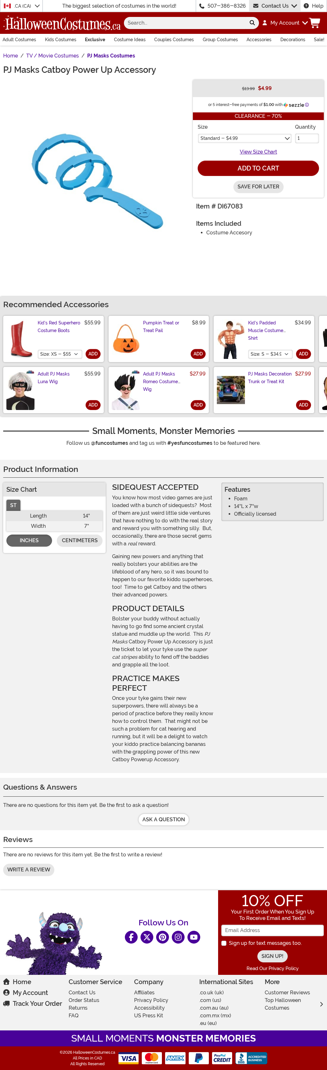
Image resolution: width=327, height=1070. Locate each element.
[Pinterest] (162, 937)
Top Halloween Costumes (283, 1004)
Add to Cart (258, 168)
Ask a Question (163, 819)
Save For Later (258, 187)
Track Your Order (37, 1003)
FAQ (74, 1016)
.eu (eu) (208, 1023)
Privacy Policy (151, 1000)
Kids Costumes (60, 39)
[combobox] (185, 23)
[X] (147, 937)
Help (317, 6)
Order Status (84, 1000)
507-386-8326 (227, 6)
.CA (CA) (23, 6)
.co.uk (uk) (211, 993)
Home (22, 982)
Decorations (292, 39)
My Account (30, 993)
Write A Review (28, 870)
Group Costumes (220, 39)
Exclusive (95, 39)
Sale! (319, 39)
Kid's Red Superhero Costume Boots (59, 326)
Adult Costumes (19, 39)
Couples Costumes (174, 39)
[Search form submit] (252, 23)
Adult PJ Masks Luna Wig (54, 377)
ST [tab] (13, 505)
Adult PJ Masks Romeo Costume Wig (160, 381)
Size (203, 127)
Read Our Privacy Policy (273, 968)
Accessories (259, 39)
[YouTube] (193, 937)
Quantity (305, 127)
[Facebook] (131, 937)
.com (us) (210, 1000)
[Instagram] (178, 937)
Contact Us (275, 6)
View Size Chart (258, 152)
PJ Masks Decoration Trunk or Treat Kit (270, 377)
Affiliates (144, 993)
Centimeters (80, 540)
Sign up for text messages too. (265, 943)
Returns (78, 1008)
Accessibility (149, 1008)
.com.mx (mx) (215, 1016)
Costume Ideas (130, 39)
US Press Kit (148, 1016)
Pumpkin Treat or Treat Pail (161, 326)
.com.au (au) (214, 1008)
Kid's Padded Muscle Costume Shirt (265, 330)
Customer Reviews (287, 993)
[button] (284, 23)
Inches (29, 540)
